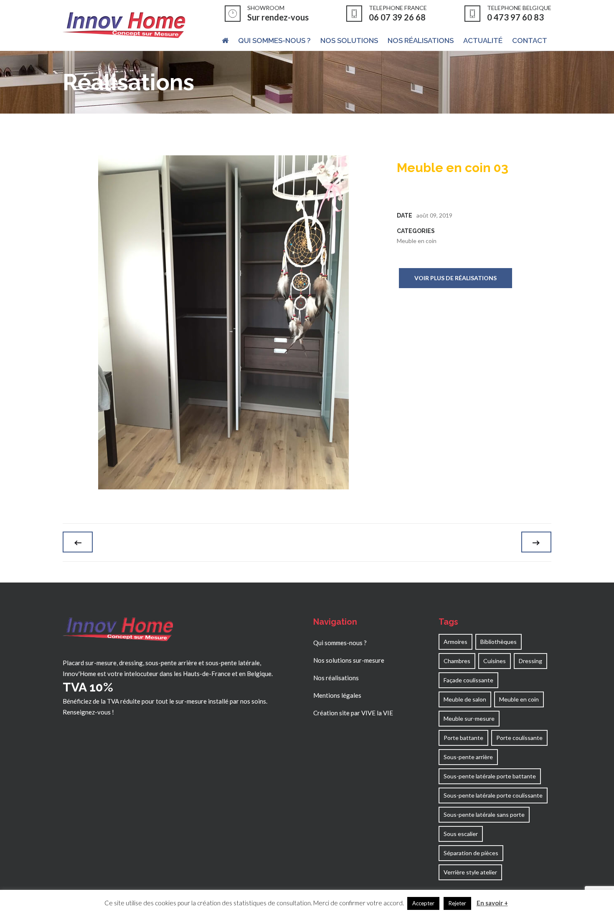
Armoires (455, 641)
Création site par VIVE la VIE (353, 713)
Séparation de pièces (471, 852)
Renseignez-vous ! (88, 712)
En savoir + (492, 903)
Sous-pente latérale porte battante (490, 776)
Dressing (530, 660)
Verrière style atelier (470, 872)
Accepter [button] (423, 903)
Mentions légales (337, 695)
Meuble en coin (416, 240)
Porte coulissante (519, 737)
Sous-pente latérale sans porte (484, 814)
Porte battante (463, 737)
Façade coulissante (468, 680)
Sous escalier (461, 833)
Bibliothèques (498, 641)
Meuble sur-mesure (469, 718)
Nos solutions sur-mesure (348, 660)
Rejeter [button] (457, 903)
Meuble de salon (465, 699)
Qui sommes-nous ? (340, 642)
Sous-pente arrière (468, 756)
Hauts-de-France (207, 673)
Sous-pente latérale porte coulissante (493, 795)
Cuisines (494, 660)
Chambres (457, 660)
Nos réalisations (336, 677)
